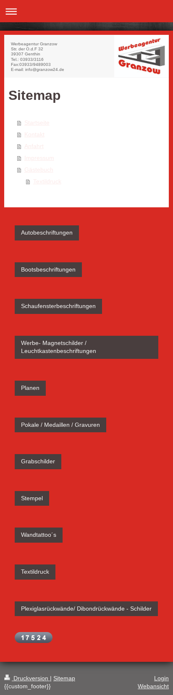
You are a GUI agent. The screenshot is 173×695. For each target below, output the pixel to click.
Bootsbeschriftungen (48, 269)
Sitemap (64, 678)
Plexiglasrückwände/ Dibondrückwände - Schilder (86, 608)
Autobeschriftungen (47, 232)
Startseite (37, 122)
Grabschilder (38, 461)
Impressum (39, 157)
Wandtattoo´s (38, 534)
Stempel (32, 498)
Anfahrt (34, 146)
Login (161, 678)
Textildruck (47, 181)
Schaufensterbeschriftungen (58, 306)
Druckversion (31, 678)
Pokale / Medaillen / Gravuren (60, 424)
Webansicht (153, 686)
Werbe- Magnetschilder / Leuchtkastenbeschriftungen (58, 347)
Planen (30, 387)
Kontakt (34, 134)
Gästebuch (38, 169)
